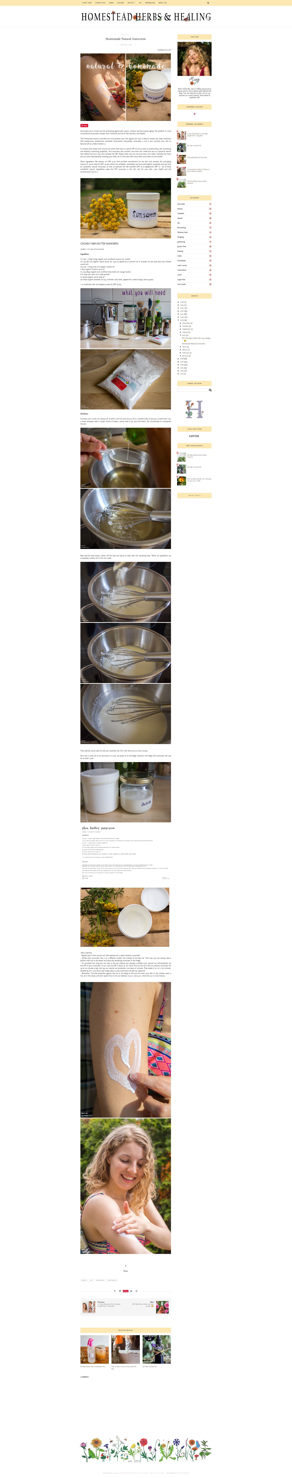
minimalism (181, 270)
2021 (182, 314)
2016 (182, 365)
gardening (181, 242)
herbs (179, 256)
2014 (182, 371)
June (184, 335)
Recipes (131, 3)
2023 (182, 308)
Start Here (87, 3)
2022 (182, 311)
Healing (120, 3)
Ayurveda (181, 204)
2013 (182, 374)
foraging (180, 237)
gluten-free (181, 246)
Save (126, 1291)
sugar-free (181, 279)
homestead (100, 1280)
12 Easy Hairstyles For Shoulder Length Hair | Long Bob (197, 135)
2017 (182, 362)
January (185, 356)
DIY (140, 3)
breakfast (180, 213)
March (185, 350)
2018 (182, 359)
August (185, 332)
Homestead (100, 3)
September (186, 329)
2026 (182, 302)
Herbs (111, 3)
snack (179, 275)
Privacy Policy (195, 495)
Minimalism (150, 3)
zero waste (112, 1280)
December (186, 323)
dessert (180, 218)
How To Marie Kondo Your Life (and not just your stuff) (199, 480)
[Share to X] (120, 1291)
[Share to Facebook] (115, 1291)
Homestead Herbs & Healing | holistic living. (142, 1473)
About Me (162, 3)
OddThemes (183, 1473)
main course (182, 265)
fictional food (182, 232)
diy (91, 1280)
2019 (182, 320)
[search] (210, 390)
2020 (182, 317)
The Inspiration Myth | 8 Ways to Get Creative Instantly (198, 170)
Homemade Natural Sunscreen (197, 157)
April (184, 347)
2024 (182, 305)
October (185, 326)
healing (180, 251)
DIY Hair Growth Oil (194, 146)
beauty (125, 34)
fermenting (181, 227)
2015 (182, 368)
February (186, 353)
